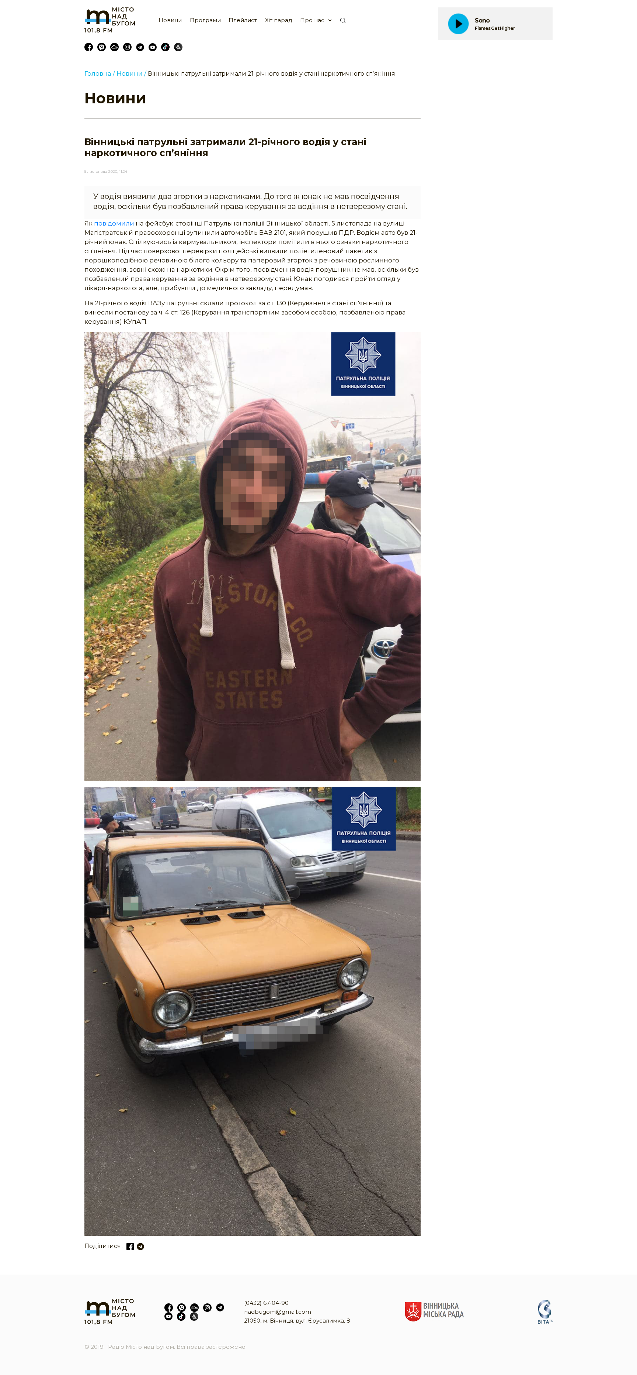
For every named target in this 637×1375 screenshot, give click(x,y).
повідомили (114, 223)
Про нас (312, 20)
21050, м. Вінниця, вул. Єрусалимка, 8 (297, 1320)
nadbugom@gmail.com (277, 1311)
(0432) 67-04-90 (266, 1302)
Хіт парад (278, 20)
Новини (170, 20)
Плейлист (243, 20)
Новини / (131, 73)
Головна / (99, 73)
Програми (205, 20)
